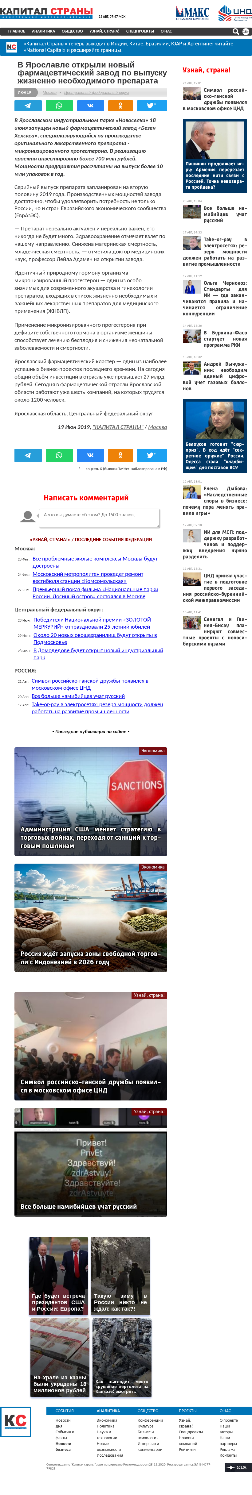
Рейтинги (187, 1449)
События (65, 1411)
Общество (72, 31)
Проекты (188, 1411)
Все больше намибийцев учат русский (78, 696)
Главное (16, 31)
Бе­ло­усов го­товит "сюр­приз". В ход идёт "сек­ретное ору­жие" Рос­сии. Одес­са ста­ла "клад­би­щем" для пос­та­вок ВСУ (215, 455)
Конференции (150, 1420)
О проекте (229, 1420)
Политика (106, 1426)
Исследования (110, 1455)
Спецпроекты (140, 31)
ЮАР (176, 44)
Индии (119, 44)
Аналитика (43, 31)
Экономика (153, 751)
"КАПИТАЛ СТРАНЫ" (118, 427)
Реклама (227, 1449)
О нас (166, 31)
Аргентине (199, 44)
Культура (146, 1426)
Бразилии (157, 44)
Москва (50, 92)
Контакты (228, 1455)
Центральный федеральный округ (96, 92)
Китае (136, 44)
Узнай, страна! (104, 31)
